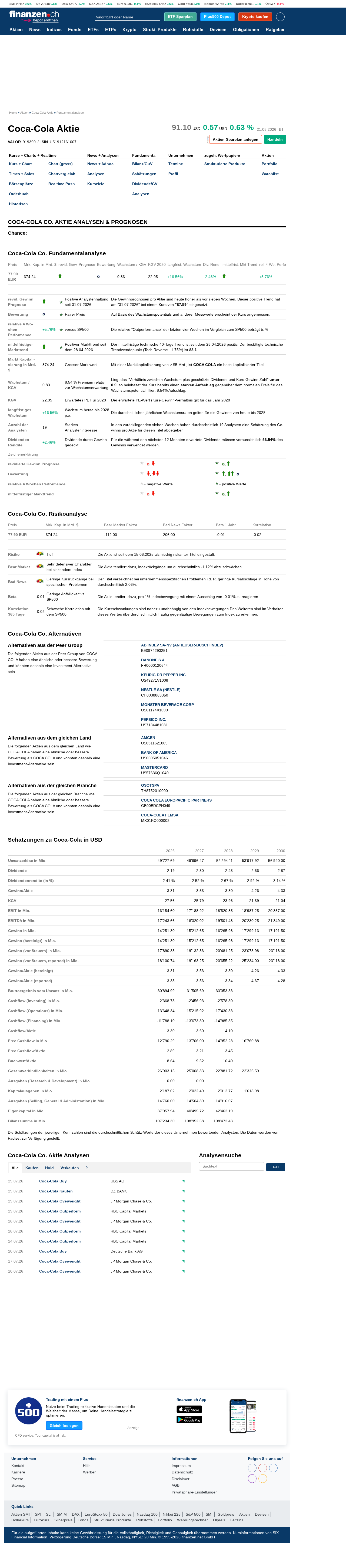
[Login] (280, 16)
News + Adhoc (100, 164)
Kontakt (17, 1466)
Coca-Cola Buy (53, 1181)
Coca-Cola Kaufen (56, 1191)
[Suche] (157, 17)
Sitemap (18, 1485)
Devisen (218, 30)
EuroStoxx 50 (96, 1514)
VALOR (14, 142)
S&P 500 (193, 1514)
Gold (181, 3)
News (35, 30)
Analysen (96, 174)
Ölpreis (219, 1520)
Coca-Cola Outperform (60, 1211)
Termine (175, 164)
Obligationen (246, 30)
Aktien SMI (20, 1514)
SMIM (62, 1514)
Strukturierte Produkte (224, 164)
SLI (49, 1514)
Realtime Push (61, 184)
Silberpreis (63, 1520)
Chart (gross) (60, 164)
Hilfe (87, 1466)
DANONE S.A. (153, 660)
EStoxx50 (151, 3)
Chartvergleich (61, 174)
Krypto (129, 30)
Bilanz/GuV (142, 164)
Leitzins (236, 1520)
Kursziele (95, 184)
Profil (173, 174)
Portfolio (270, 164)
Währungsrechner (192, 1520)
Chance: (17, 233)
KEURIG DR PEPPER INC (163, 675)
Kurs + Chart (20, 164)
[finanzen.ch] (34, 14)
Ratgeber (275, 30)
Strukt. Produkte (160, 30)
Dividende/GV (144, 184)
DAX (92, 3)
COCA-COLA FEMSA (159, 815)
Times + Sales (21, 174)
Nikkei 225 (172, 1514)
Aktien (16, 30)
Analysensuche (220, 1155)
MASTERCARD (154, 767)
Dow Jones (122, 1514)
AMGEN (148, 737)
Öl (267, 3)
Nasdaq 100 (147, 1514)
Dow (65, 3)
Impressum (181, 1466)
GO (276, 1167)
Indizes (54, 30)
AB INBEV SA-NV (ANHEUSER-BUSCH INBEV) (182, 645)
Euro (120, 3)
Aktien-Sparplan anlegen (235, 139)
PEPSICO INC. (153, 719)
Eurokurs (41, 1520)
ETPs (110, 30)
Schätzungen (144, 174)
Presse (17, 1479)
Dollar (240, 3)
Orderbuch (19, 194)
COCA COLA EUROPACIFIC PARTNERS (176, 800)
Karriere (18, 1472)
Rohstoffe (193, 30)
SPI (38, 3)
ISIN (44, 142)
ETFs (93, 30)
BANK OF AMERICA (159, 752)
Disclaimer (180, 1479)
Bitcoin (209, 3)
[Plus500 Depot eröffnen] (40, 20)
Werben (90, 1472)
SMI (12, 3)
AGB (175, 1485)
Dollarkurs (20, 1520)
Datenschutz (182, 1472)
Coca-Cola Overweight (60, 1201)
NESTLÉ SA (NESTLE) (161, 690)
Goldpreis (226, 1514)
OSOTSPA (150, 785)
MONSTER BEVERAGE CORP (167, 704)
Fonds (74, 30)
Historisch (18, 204)
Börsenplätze (21, 184)
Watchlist (270, 174)
